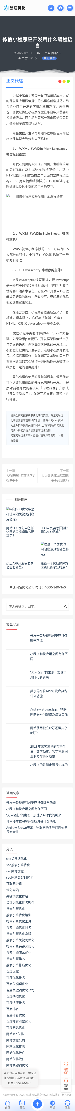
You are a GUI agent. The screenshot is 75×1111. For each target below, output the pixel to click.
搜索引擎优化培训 (18, 915)
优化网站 (12, 890)
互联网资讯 (14, 884)
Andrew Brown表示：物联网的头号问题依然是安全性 (37, 830)
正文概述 (14, 81)
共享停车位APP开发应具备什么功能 (31, 821)
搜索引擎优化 (30, 415)
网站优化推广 (15, 1052)
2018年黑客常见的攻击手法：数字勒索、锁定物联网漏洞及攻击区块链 (49, 751)
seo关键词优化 (16, 858)
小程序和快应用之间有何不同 (26, 809)
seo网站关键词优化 (19, 877)
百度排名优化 (15, 1015)
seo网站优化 (15, 871)
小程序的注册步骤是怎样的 (49, 765)
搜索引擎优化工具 (18, 921)
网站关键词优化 (17, 1065)
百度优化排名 (15, 977)
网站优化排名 (15, 1046)
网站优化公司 (15, 1040)
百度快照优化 (15, 996)
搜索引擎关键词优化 (20, 940)
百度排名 (12, 1009)
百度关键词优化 (17, 984)
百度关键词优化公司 (20, 990)
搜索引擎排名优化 (18, 965)
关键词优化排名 (17, 896)
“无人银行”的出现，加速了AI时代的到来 (33, 815)
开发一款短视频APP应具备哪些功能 (31, 802)
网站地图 (54, 1095)
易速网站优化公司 (21, 435)
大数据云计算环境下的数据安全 (20, 478)
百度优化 (12, 971)
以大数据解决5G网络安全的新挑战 (55, 478)
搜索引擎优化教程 (18, 934)
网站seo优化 (15, 1034)
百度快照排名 (15, 1002)
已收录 (50, 58)
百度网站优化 (15, 1027)
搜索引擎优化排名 (18, 927)
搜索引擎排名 (15, 959)
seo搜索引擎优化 (18, 865)
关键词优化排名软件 (20, 902)
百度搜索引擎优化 (18, 1021)
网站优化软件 (15, 1059)
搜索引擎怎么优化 (18, 952)
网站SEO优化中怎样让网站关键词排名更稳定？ (20, 532)
